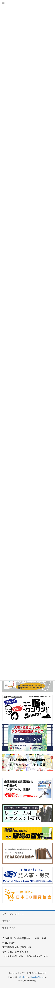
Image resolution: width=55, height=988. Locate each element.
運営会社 (6, 921)
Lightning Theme (37, 977)
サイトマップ (8, 928)
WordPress (23, 977)
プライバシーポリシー (13, 914)
